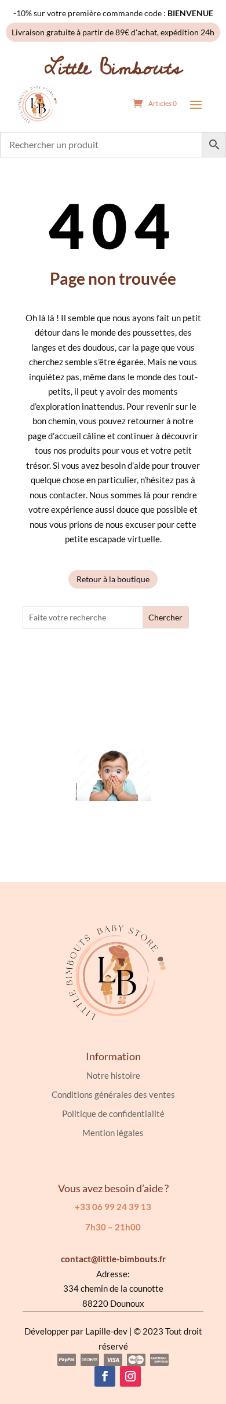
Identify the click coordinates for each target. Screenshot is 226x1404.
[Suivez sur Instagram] (130, 1376)
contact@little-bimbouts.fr (113, 1259)
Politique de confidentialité (113, 1113)
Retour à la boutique (113, 579)
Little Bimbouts (113, 67)
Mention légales (113, 1132)
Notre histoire (113, 1075)
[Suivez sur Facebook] (104, 1376)
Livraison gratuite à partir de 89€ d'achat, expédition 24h (113, 32)
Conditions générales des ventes (113, 1094)
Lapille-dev (106, 1331)
